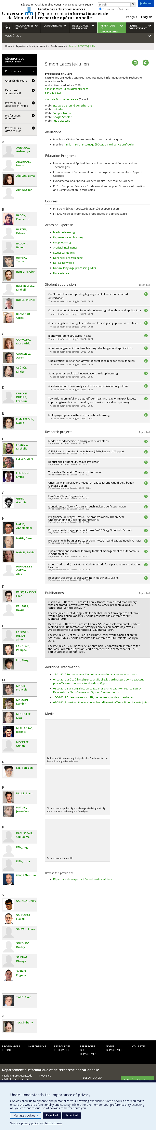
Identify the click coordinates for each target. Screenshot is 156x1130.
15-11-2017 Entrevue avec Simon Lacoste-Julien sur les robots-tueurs (95, 674)
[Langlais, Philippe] (8, 649)
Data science (61, 273)
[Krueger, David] (8, 610)
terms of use (53, 1123)
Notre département (115, 1048)
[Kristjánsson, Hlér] (8, 596)
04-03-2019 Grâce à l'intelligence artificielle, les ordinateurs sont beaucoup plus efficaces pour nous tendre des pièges (98, 681)
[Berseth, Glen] (8, 275)
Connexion (84, 4)
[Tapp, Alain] (8, 1000)
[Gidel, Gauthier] (8, 502)
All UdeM (124, 9)
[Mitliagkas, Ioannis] (8, 731)
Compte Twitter (62, 113)
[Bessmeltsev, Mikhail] (8, 289)
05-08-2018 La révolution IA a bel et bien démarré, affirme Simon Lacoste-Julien (101, 702)
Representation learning (68, 237)
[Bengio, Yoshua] (8, 261)
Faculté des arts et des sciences (61, 9)
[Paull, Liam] (8, 797)
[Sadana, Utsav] (8, 904)
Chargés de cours (16, 80)
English (146, 17)
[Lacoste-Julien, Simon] (8, 635)
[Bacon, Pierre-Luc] (8, 219)
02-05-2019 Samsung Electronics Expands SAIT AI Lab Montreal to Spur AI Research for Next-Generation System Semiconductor (97, 690)
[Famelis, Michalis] (8, 448)
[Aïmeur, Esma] (8, 179)
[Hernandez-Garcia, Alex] (8, 570)
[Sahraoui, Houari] (8, 918)
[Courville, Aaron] (8, 357)
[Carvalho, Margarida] (8, 343)
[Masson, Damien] (8, 703)
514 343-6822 (53, 92)
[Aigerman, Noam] (8, 165)
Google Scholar (62, 117)
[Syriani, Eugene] (8, 975)
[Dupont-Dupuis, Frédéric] (8, 397)
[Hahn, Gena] (8, 542)
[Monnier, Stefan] (8, 745)
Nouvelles (45, 1075)
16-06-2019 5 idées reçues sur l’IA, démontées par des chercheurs (93, 697)
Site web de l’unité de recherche (72, 105)
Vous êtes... (139, 1046)
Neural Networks (63, 263)
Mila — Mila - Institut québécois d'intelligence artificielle (100, 144)
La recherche (37, 1046)
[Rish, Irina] (8, 865)
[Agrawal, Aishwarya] (8, 151)
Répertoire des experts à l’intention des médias (82, 879)
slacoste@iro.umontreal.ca (61, 99)
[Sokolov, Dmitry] (8, 946)
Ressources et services (62, 1048)
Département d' (73, 16)
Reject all (52, 1115)
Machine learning (64, 232)
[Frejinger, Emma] (8, 476)
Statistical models (64, 252)
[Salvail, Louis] (8, 932)
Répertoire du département (31, 46)
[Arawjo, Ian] (8, 193)
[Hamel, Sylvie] (8, 556)
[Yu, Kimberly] (8, 1026)
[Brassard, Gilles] (8, 317)
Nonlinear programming (67, 258)
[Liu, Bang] (8, 663)
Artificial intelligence (65, 247)
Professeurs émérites (13, 117)
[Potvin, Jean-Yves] (8, 811)
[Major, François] (8, 689)
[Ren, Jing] (8, 851)
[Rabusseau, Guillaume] (8, 837)
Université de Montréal (17, 13)
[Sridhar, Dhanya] (8, 961)
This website (108, 9)
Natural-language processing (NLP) (74, 268)
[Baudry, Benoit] (8, 247)
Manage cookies (25, 1115)
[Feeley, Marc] (8, 462)
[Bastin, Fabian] (8, 233)
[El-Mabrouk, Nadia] (8, 422)
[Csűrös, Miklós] (8, 371)
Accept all (71, 1115)
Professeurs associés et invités (16, 104)
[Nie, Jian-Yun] (8, 771)
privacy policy (30, 1123)
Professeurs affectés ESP (13, 129)
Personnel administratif (13, 91)
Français (131, 17)
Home (8, 46)
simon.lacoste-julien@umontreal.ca (66, 89)
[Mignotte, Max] (8, 717)
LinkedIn (58, 109)
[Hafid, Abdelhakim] (8, 528)
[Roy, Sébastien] (8, 879)
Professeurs (58, 46)
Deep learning (62, 242)
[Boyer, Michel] (8, 303)
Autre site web (61, 120)
